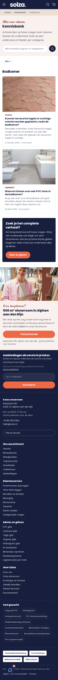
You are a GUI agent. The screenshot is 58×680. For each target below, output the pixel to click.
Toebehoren (9, 469)
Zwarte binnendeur (14, 627)
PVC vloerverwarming (36, 616)
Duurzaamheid (10, 592)
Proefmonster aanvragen (16, 485)
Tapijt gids (8, 535)
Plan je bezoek (29, 334)
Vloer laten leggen (12, 490)
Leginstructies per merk (15, 560)
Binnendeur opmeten (13, 551)
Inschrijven (29, 384)
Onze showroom (11, 576)
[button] (48, 4)
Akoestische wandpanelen (37, 633)
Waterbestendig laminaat (17, 622)
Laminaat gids (10, 531)
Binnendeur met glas (39, 627)
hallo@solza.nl (10, 424)
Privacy (32, 673)
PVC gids (7, 527)
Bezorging (8, 498)
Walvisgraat (29, 610)
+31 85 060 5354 (11, 420)
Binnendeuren (10, 453)
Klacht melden (10, 510)
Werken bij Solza (11, 588)
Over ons (7, 572)
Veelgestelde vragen (13, 514)
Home (8, 12)
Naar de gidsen (18, 254)
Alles (8, 61)
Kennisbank (20, 12)
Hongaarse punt (13, 616)
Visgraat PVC (11, 610)
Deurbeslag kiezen (12, 556)
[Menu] (4, 4)
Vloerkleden (9, 465)
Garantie (7, 506)
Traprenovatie (10, 461)
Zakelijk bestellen (11, 584)
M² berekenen (10, 547)
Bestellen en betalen (13, 494)
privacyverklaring (11, 369)
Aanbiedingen (10, 473)
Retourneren (9, 502)
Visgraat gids (9, 539)
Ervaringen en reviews (14, 580)
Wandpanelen (10, 457)
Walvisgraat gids (11, 543)
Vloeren (7, 448)
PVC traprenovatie (14, 639)
